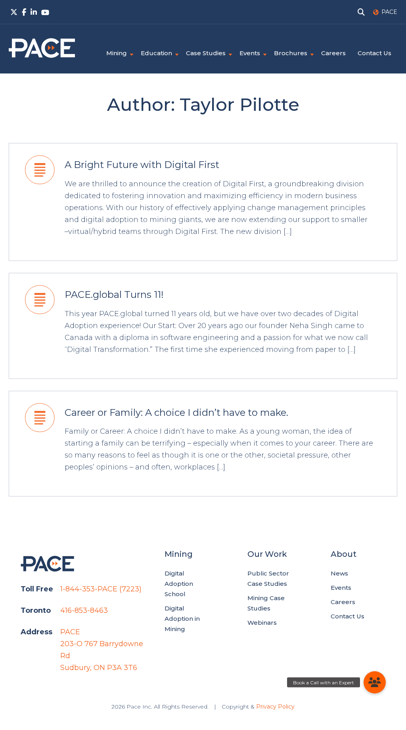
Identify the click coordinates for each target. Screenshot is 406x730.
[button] (375, 682)
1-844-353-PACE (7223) (101, 589)
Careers (333, 53)
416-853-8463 (84, 610)
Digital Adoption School (179, 584)
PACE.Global (42, 48)
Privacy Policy (275, 706)
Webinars (262, 622)
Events (249, 53)
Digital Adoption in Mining (182, 618)
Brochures (290, 53)
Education (156, 53)
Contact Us (374, 53)
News (339, 573)
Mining (116, 53)
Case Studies (206, 53)
